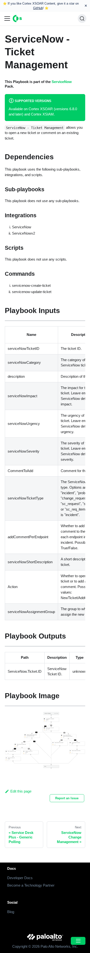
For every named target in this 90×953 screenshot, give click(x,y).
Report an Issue (66, 798)
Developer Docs (20, 878)
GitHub (38, 8)
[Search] (82, 18)
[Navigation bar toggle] (7, 18)
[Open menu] (78, 941)
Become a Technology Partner (30, 885)
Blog (10, 912)
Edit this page (20, 791)
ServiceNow (62, 82)
